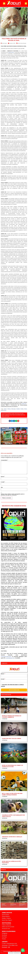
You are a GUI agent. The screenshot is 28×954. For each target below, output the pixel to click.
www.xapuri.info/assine (6, 656)
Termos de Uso (6, 928)
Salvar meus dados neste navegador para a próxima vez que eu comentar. (12, 495)
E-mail (3, 481)
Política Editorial (6, 925)
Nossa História (6, 916)
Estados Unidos (19, 408)
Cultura (21, 43)
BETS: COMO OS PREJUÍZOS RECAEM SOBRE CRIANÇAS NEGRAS (12, 794)
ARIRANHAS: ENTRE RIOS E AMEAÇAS (12, 837)
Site (2, 487)
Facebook (4, 935)
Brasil (19, 43)
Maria (25, 408)
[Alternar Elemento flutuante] (23, 950)
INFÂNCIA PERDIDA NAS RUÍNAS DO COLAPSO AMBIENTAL (11, 716)
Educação (24, 43)
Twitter (4, 939)
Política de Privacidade (8, 926)
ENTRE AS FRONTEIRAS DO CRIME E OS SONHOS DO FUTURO (12, 765)
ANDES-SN (23, 403)
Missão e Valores (6, 918)
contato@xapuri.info (10, 658)
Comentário (4, 460)
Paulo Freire (11, 52)
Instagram (4, 933)
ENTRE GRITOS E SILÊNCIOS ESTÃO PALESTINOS (11, 862)
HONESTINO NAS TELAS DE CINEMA (11, 738)
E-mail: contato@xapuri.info (9, 943)
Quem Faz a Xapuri (7, 920)
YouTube (4, 937)
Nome (3, 476)
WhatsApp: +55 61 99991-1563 (10, 945)
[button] (4, 3)
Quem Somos (5, 914)
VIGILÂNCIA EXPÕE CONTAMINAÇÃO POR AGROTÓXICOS (13, 815)
